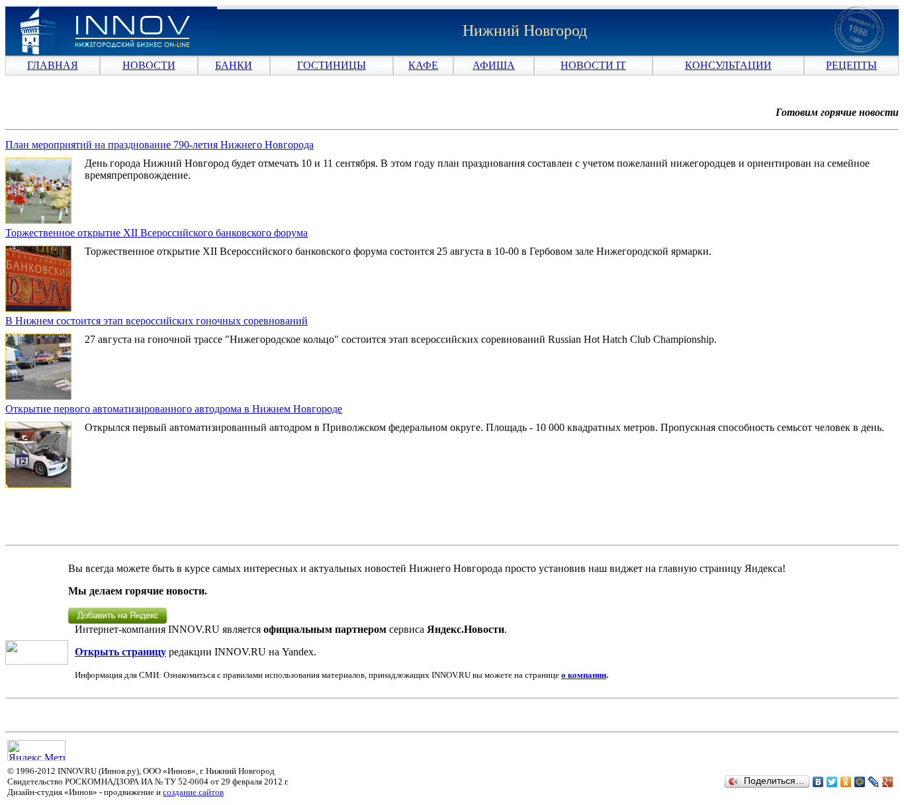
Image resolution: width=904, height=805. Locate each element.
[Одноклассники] (846, 781)
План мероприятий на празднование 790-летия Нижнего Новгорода (159, 144)
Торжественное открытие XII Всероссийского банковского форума (156, 232)
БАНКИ (233, 65)
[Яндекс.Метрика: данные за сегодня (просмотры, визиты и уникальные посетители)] (36, 750)
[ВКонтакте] (818, 781)
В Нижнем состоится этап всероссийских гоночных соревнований (156, 320)
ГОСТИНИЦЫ (331, 65)
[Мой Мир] (860, 781)
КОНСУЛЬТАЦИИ (728, 65)
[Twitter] (832, 781)
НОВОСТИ (148, 65)
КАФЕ (423, 65)
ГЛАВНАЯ (52, 65)
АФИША (494, 65)
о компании (583, 675)
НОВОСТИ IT (593, 65)
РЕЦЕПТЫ (851, 65)
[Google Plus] (888, 781)
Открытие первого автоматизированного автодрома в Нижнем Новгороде (173, 408)
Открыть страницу (120, 651)
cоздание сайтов (193, 792)
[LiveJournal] (874, 781)
